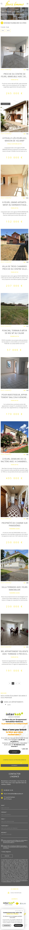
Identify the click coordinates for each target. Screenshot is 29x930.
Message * (4, 832)
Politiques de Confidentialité (21, 880)
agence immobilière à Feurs (8, 11)
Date (8, 30)
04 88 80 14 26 (8, 790)
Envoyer (7, 856)
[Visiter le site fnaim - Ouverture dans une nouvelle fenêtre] (17, 903)
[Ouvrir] (1, 3)
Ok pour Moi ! (18, 925)
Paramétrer (7, 925)
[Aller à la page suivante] (19, 683)
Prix (3, 30)
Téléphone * (4, 825)
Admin (24, 926)
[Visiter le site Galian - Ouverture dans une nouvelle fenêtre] (23, 903)
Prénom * (4, 812)
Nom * (3, 805)
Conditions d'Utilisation (6, 881)
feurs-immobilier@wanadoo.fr (13, 794)
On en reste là (18, 910)
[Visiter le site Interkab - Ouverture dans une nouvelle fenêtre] (8, 903)
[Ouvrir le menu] (27, 3)
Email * (3, 818)
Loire (9, 705)
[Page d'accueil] (14, 4)
